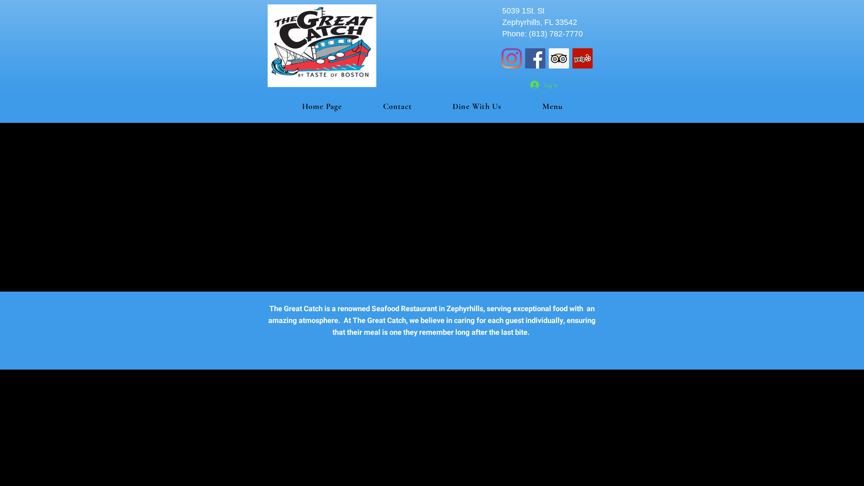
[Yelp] (582, 58)
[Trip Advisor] (559, 58)
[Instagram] (512, 58)
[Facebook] (535, 58)
